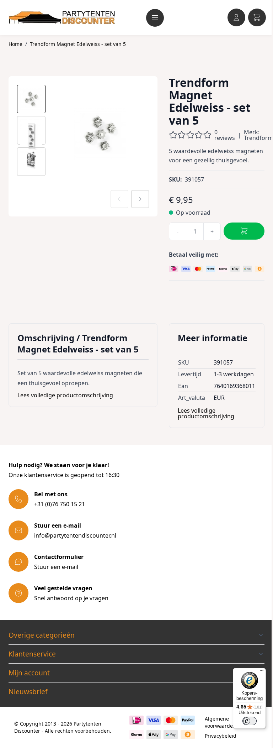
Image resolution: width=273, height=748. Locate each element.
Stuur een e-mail (56, 567)
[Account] (236, 17)
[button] (136, 635)
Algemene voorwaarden (220, 722)
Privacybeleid (220, 735)
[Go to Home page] (62, 17)
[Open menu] (155, 18)
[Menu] (261, 672)
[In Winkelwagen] (244, 231)
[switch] (249, 721)
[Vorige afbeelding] (119, 199)
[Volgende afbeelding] (140, 199)
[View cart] (257, 17)
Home (15, 44)
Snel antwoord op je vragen (71, 598)
